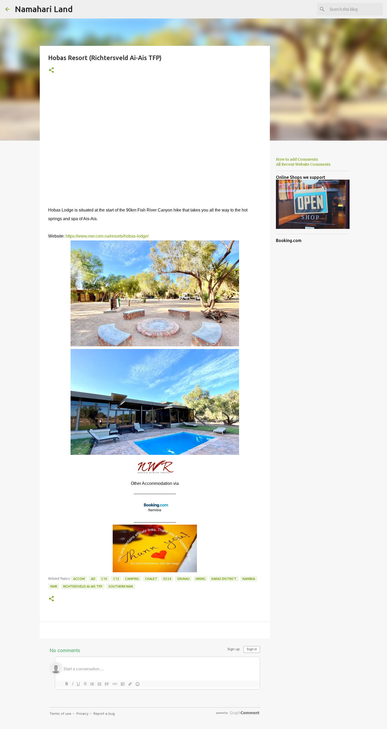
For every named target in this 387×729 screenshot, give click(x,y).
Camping (132, 578)
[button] (51, 70)
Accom (79, 578)
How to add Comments (297, 159)
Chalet (151, 578)
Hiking (200, 578)
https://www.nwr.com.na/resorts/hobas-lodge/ (107, 236)
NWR (53, 586)
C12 (116, 578)
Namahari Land (44, 9)
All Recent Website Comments (303, 164)
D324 (167, 578)
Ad (93, 578)
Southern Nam (120, 586)
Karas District (223, 578)
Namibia (248, 578)
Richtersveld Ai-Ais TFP (82, 586)
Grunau (183, 578)
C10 (104, 578)
